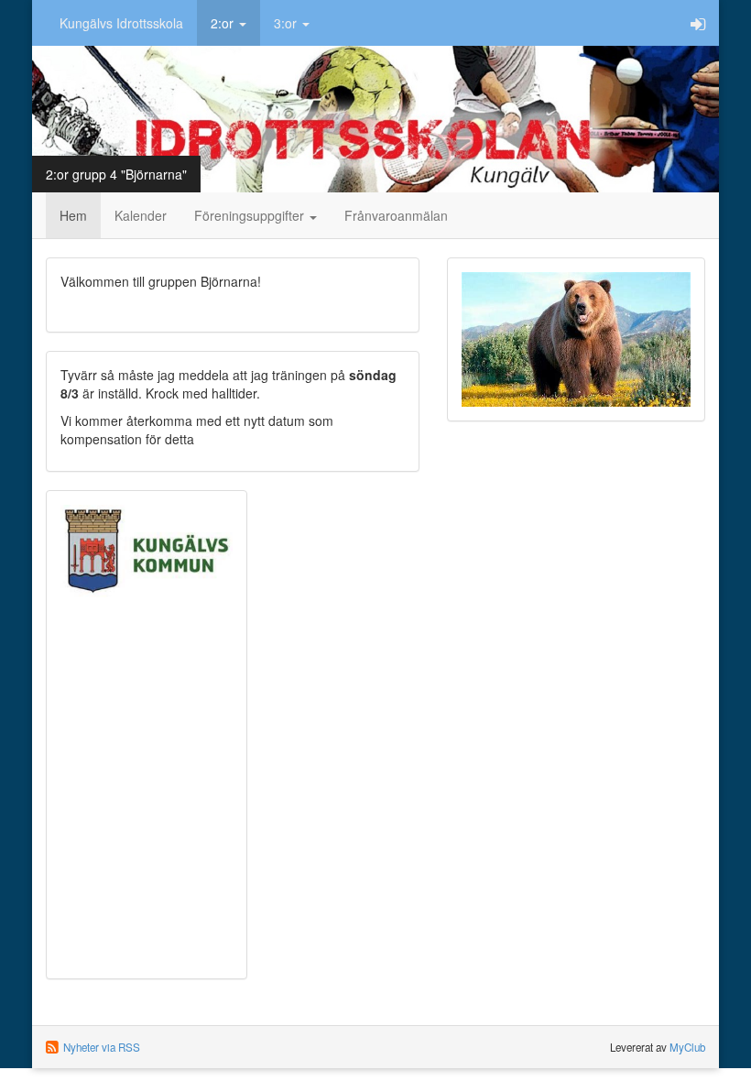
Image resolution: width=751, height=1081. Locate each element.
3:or (287, 23)
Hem (73, 215)
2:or (224, 23)
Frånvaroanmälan (396, 215)
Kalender (140, 215)
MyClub (687, 1047)
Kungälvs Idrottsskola (121, 23)
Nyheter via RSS (101, 1047)
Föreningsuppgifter (251, 215)
